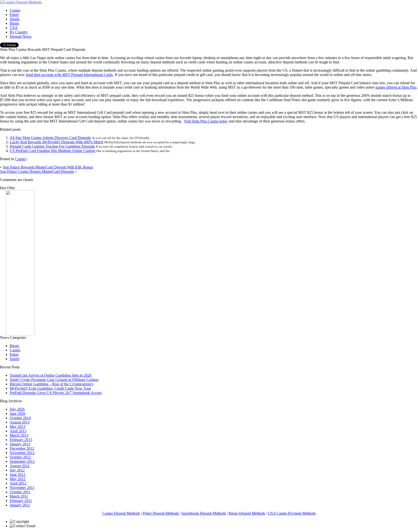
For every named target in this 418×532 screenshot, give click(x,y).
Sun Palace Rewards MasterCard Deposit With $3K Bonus (48, 167)
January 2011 (20, 505)
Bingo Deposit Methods (247, 513)
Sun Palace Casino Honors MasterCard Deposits (37, 171)
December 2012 (22, 448)
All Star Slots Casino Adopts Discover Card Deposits (50, 138)
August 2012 (20, 466)
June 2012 (17, 474)
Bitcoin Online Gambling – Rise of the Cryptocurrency (52, 384)
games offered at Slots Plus (396, 87)
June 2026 (17, 413)
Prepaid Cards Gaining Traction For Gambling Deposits (52, 146)
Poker (14, 354)
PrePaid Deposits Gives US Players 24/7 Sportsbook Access (56, 393)
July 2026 (17, 409)
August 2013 (20, 422)
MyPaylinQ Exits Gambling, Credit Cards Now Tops (50, 388)
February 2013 (21, 440)
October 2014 (20, 418)
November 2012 (22, 453)
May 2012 (17, 479)
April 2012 (18, 483)
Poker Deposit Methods (161, 513)
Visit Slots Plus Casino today (206, 121)
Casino (20, 159)
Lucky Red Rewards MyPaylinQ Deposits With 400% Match (56, 142)
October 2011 (20, 492)
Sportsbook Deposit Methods (203, 513)
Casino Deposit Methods (121, 513)
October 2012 (20, 457)
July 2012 (17, 470)
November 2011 (22, 488)
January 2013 (20, 444)
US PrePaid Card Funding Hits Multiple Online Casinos (52, 151)
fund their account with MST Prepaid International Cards (69, 75)
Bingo (14, 346)
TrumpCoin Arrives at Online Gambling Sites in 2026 (50, 375)
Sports (14, 359)
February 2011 (21, 501)
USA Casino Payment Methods (292, 513)
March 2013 (19, 435)
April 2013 (18, 431)
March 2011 (19, 496)
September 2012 (22, 461)
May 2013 (17, 427)
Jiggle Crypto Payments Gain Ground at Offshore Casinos (54, 380)
